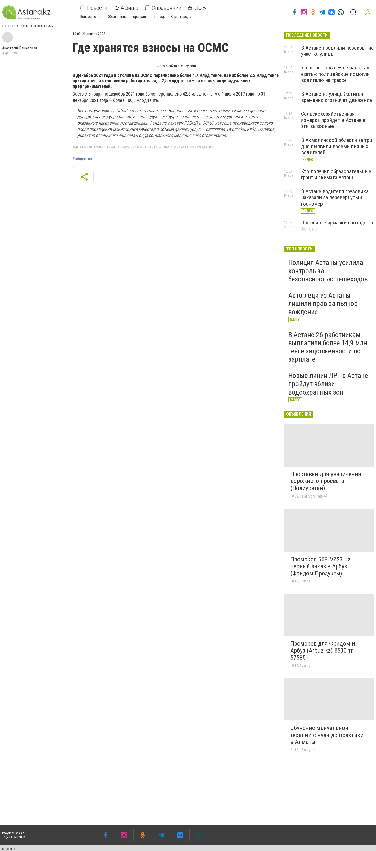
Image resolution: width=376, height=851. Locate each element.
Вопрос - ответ (91, 17)
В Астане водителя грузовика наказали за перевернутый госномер (334, 197)
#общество (82, 159)
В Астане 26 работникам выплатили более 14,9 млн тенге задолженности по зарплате (327, 347)
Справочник (166, 7)
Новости (97, 7)
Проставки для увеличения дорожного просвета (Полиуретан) (325, 481)
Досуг (202, 7)
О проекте (8, 849)
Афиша (129, 7)
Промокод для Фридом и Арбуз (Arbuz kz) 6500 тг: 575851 (322, 650)
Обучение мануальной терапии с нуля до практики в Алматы (327, 735)
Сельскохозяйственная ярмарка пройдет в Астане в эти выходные (333, 120)
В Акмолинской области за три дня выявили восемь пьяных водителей (336, 146)
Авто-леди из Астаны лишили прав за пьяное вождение (323, 303)
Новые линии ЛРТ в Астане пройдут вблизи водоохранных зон (328, 383)
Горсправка (140, 17)
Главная (7, 26)
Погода (160, 17)
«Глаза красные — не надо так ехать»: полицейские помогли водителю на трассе (335, 74)
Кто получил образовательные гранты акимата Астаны (336, 174)
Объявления (117, 17)
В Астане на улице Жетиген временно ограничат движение (336, 97)
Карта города (181, 17)
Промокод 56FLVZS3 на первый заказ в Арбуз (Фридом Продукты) (320, 566)
